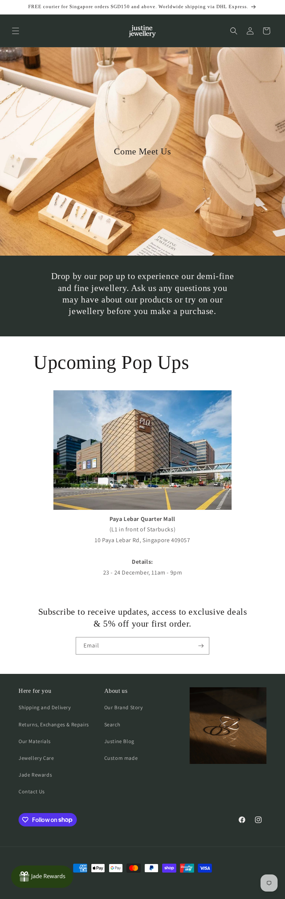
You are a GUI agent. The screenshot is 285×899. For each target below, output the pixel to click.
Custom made (121, 758)
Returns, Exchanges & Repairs (54, 724)
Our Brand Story (123, 707)
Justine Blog (119, 741)
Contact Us (32, 791)
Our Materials (35, 741)
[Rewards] (42, 877)
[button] (15, 31)
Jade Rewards (35, 774)
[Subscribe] (201, 646)
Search (112, 724)
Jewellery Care (36, 758)
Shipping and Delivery (45, 707)
